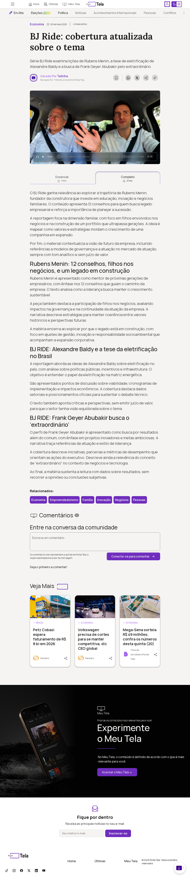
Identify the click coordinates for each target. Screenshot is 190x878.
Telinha (62, 76)
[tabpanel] (95, 335)
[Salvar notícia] (116, 78)
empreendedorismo (64, 500)
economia (38, 500)
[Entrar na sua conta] (167, 4)
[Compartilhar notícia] (146, 78)
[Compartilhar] (66, 658)
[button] (133, 556)
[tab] (62, 178)
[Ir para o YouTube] (44, 870)
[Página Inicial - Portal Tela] (95, 4)
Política (63, 13)
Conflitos (169, 13)
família (88, 500)
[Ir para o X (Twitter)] (29, 870)
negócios (122, 500)
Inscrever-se (118, 833)
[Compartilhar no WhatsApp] (128, 78)
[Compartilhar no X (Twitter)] (137, 78)
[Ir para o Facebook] (21, 870)
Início (36, 4)
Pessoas (150, 13)
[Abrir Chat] (180, 868)
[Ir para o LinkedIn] (36, 870)
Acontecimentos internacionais (115, 13)
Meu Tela (74, 4)
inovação (104, 500)
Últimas (53, 4)
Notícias (80, 13)
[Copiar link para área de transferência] (155, 78)
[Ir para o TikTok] (6, 870)
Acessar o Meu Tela (115, 772)
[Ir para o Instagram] (14, 870)
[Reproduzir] (43, 156)
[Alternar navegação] (12, 4)
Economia (37, 24)
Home (72, 861)
